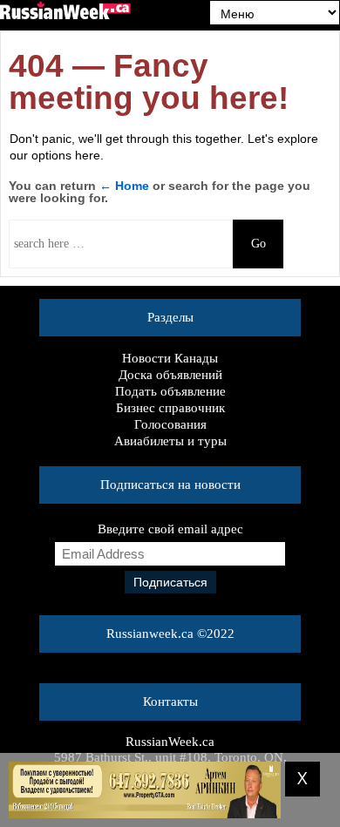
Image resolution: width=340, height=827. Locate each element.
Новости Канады (170, 358)
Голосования (170, 424)
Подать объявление (170, 391)
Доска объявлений (170, 375)
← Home (124, 186)
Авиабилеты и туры (170, 441)
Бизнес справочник (170, 408)
